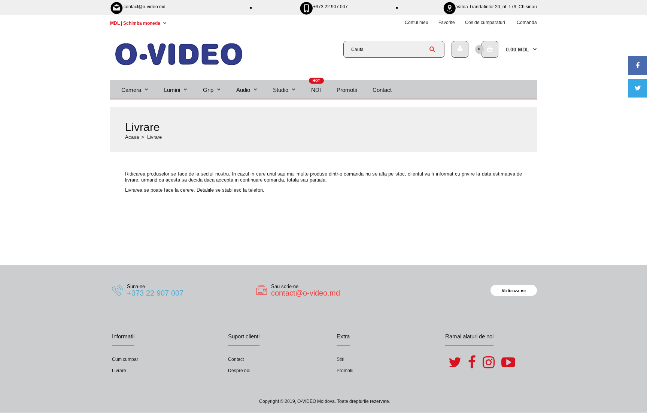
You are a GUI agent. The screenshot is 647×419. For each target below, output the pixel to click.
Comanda (527, 22)
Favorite (446, 22)
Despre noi (239, 370)
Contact (236, 359)
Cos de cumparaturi (485, 22)
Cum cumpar (125, 359)
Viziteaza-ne (514, 290)
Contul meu (416, 22)
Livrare (119, 370)
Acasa (132, 137)
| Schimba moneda (135, 23)
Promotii (345, 370)
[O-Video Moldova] (178, 65)
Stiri (340, 359)
